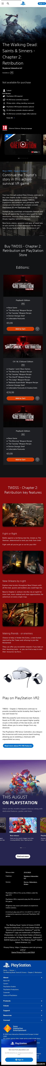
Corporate (6, 992)
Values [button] (6, 1006)
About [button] (5, 977)
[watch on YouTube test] (35, 152)
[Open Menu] (2, 3)
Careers (5, 984)
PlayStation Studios (9, 987)
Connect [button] (6, 1020)
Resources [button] (7, 1015)
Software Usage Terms (38, 1056)
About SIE (6, 981)
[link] (23, 830)
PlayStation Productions (11, 989)
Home (5, 970)
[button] (22, 144)
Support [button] (6, 1010)
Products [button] (6, 1001)
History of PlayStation (10, 995)
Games (12, 970)
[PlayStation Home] (23, 3)
